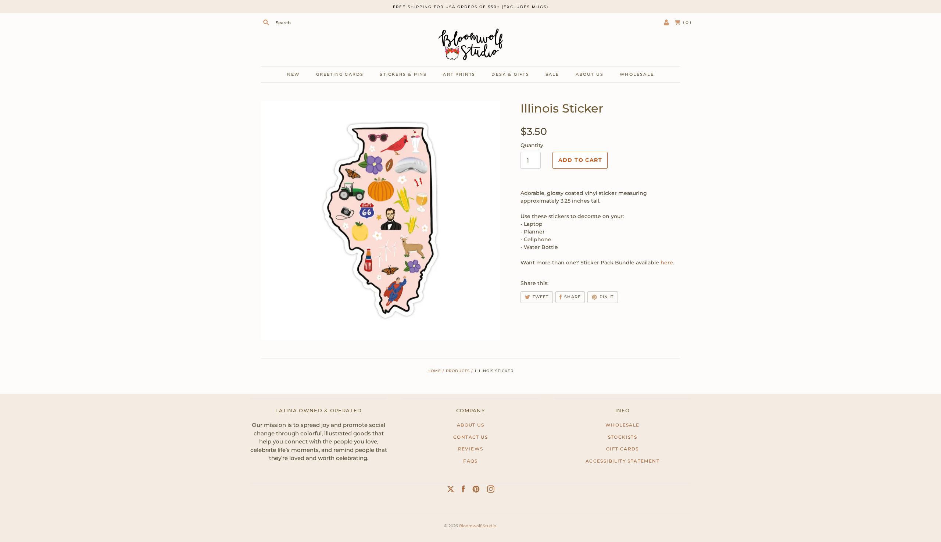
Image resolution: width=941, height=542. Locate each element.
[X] (450, 490)
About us (590, 74)
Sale (552, 74)
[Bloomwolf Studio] (470, 44)
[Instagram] (490, 490)
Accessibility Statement (622, 461)
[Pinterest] (476, 490)
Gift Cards (622, 449)
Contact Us (470, 437)
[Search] (266, 22)
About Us (470, 425)
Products (458, 370)
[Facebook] (463, 490)
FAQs (470, 461)
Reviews (470, 449)
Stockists (622, 437)
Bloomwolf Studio (477, 525)
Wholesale (637, 74)
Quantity (531, 145)
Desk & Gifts (510, 74)
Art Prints (459, 74)
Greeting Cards (340, 74)
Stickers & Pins (403, 74)
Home (434, 370)
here (667, 262)
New (293, 74)
